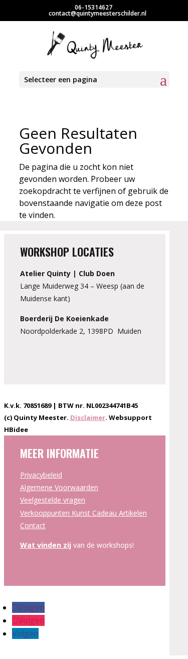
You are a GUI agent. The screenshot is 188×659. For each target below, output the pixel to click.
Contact (33, 525)
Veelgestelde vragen (52, 500)
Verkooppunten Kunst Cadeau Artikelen (83, 513)
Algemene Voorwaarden (59, 487)
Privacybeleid (41, 475)
